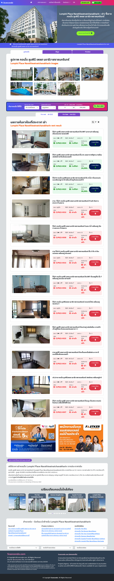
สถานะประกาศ (28, 105)
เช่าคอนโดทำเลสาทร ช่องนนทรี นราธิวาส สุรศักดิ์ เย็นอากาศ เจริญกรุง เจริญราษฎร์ (56, 530)
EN (74, 2)
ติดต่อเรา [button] (66, 2)
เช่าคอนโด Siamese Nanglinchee (85, 536)
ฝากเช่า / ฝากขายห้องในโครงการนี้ (18, 535)
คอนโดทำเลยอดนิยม (49, 548)
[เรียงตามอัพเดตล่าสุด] (98, 122)
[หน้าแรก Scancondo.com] (31, 2)
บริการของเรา (42, 2)
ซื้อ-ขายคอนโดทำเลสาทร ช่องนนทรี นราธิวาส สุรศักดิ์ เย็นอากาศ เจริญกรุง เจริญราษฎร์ (55, 534)
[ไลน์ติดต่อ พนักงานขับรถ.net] (97, 3)
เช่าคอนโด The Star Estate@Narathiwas (87, 534)
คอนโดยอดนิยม (81, 548)
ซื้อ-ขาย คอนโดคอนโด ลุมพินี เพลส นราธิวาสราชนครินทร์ (30, 44)
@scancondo (17, 559)
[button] (4, 24)
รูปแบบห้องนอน (46, 105)
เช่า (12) (47, 114)
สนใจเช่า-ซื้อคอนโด (54, 2)
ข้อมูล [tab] (57, 52)
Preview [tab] (87, 52)
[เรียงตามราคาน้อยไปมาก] (93, 122)
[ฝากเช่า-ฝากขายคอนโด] (85, 3)
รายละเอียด (95, 142)
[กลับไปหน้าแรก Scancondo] (10, 44)
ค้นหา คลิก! (100, 106)
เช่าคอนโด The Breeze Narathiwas (85, 531)
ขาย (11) (69, 114)
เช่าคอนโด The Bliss (81, 529)
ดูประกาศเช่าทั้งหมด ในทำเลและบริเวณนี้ (19, 460)
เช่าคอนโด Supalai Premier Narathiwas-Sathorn (90, 539)
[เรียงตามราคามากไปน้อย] (95, 122)
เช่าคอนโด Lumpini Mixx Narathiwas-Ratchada (89, 541)
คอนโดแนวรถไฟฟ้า (15, 548)
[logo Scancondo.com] (10, 2)
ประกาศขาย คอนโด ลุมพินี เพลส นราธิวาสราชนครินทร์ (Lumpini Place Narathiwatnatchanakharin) (22, 531)
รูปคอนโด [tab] (26, 52)
